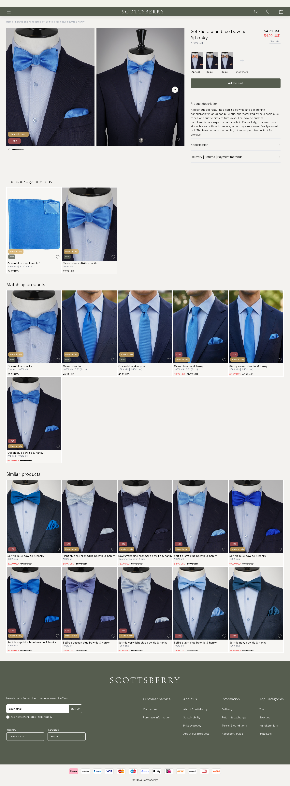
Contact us (150, 709)
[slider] (145, 3)
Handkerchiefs (268, 725)
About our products (196, 733)
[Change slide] (14, 149)
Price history (275, 41)
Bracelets (265, 733)
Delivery (227, 709)
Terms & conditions (234, 725)
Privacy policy (44, 716)
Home (9, 21)
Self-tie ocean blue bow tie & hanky (65, 21)
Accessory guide (232, 733)
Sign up (75, 708)
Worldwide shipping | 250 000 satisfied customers (145, 3)
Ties (262, 709)
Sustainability (191, 717)
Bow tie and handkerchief (29, 21)
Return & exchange (234, 717)
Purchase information (156, 717)
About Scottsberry (195, 709)
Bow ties (264, 717)
